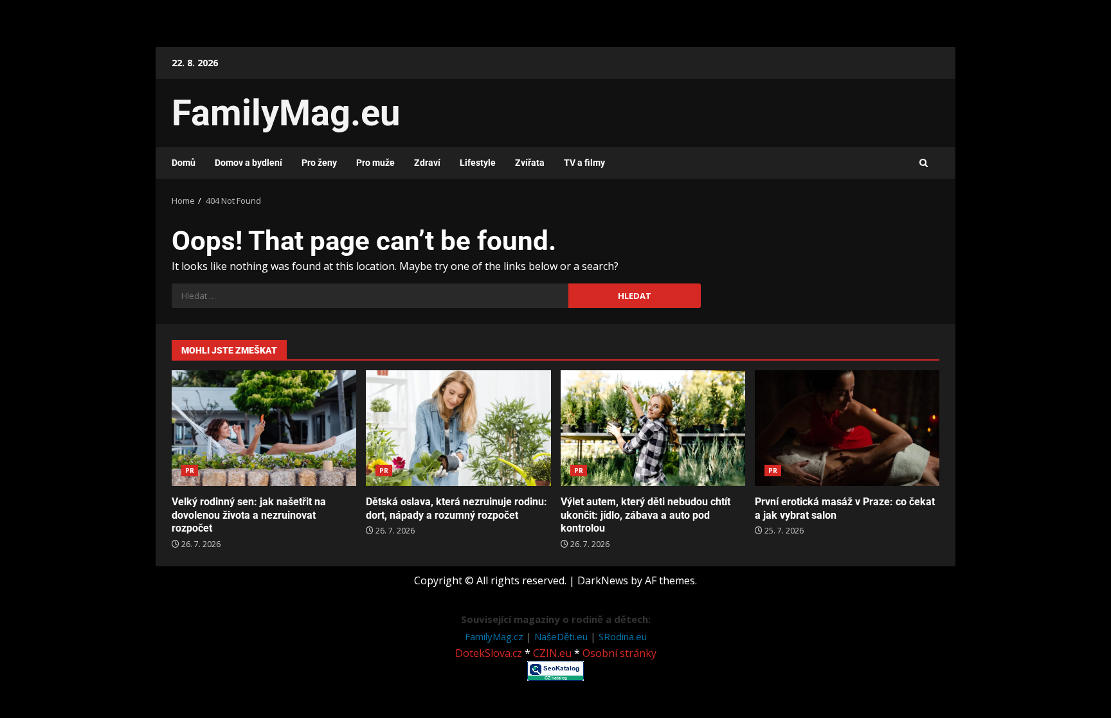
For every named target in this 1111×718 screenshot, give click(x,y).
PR (189, 470)
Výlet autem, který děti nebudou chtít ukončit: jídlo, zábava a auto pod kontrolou (653, 428)
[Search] (923, 163)
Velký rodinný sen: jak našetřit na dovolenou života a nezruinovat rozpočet (264, 428)
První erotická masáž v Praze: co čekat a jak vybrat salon (847, 428)
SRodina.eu (623, 636)
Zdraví (427, 162)
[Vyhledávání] (370, 295)
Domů (183, 162)
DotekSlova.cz (488, 653)
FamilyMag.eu (286, 113)
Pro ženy (319, 162)
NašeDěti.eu (562, 636)
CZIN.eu (552, 653)
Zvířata (530, 162)
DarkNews (602, 580)
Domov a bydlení (248, 162)
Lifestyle (478, 162)
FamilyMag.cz (495, 636)
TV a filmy (584, 162)
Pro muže (375, 162)
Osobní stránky (619, 653)
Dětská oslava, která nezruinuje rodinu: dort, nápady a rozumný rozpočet (458, 428)
